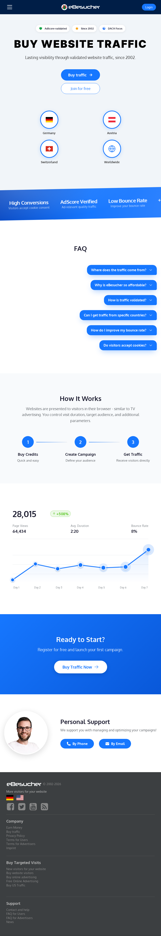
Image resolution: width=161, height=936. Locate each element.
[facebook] (11, 806)
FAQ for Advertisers (19, 918)
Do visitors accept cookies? (125, 345)
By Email (118, 744)
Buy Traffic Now (77, 667)
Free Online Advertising (22, 881)
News (10, 922)
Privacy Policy (15, 835)
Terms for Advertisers (20, 844)
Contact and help (17, 910)
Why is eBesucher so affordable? (120, 285)
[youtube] (34, 806)
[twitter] (23, 806)
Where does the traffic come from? (118, 270)
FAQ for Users (15, 913)
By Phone (80, 744)
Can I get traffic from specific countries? (115, 315)
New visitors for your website (26, 869)
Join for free (81, 88)
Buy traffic (77, 75)
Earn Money (14, 827)
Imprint (11, 848)
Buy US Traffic (15, 885)
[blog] (45, 806)
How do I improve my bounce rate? (118, 330)
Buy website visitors (20, 873)
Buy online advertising (21, 877)
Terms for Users (17, 840)
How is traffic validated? (127, 300)
